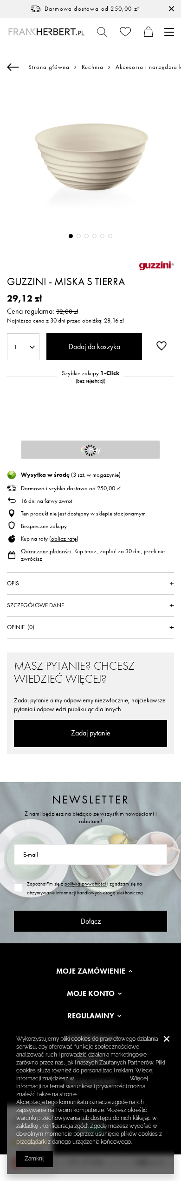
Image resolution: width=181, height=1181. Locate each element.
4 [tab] (94, 236)
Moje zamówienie (90, 971)
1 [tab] (71, 236)
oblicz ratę (64, 538)
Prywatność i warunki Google (114, 1094)
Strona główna (49, 67)
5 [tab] (102, 236)
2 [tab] (79, 236)
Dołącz (91, 921)
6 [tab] (110, 236)
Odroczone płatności (46, 551)
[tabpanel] (90, 168)
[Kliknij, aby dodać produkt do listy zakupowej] (161, 345)
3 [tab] (86, 236)
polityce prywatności (102, 1078)
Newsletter (90, 799)
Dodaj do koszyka (94, 346)
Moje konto (91, 993)
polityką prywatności (86, 883)
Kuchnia (92, 67)
